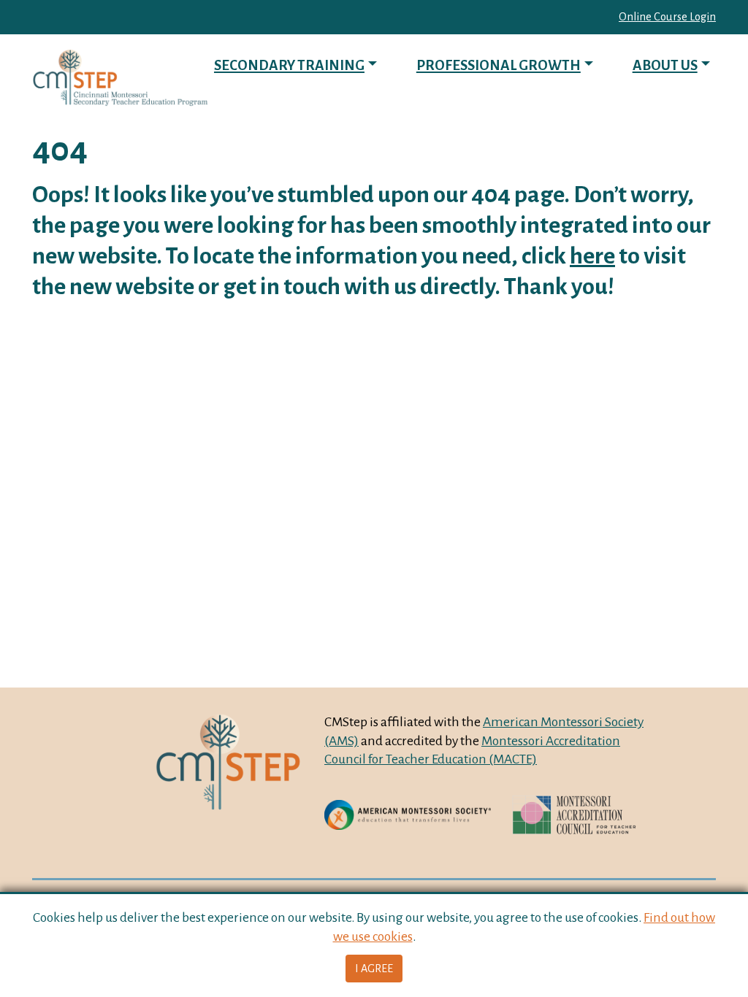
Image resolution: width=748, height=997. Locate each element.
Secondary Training (289, 65)
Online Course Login (667, 17)
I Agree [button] (374, 968)
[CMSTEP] (120, 78)
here (592, 256)
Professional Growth (498, 65)
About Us (665, 65)
